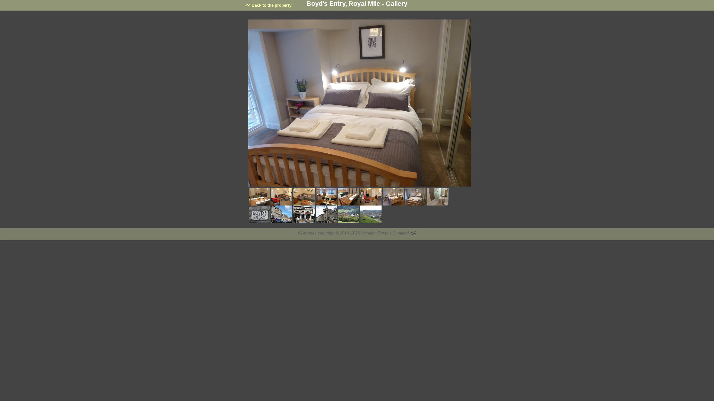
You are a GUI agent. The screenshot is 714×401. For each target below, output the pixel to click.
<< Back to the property (268, 5)
